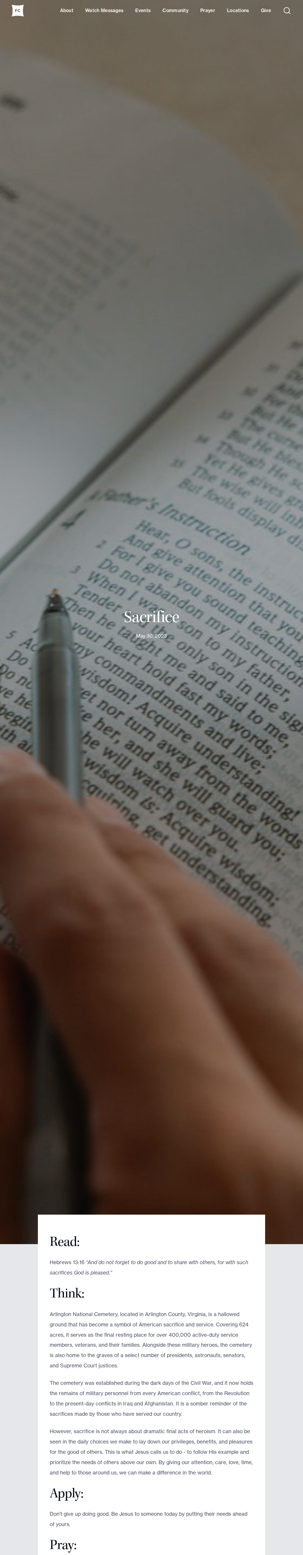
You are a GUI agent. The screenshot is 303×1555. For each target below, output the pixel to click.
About (67, 10)
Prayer (207, 10)
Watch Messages (104, 10)
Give (266, 10)
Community (175, 10)
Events (143, 10)
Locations (238, 10)
